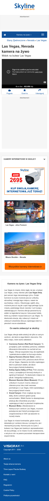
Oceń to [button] (25, 93)
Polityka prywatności (12, 495)
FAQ (5, 479)
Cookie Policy (9, 490)
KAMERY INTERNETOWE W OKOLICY (20, 159)
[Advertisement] (24, 23)
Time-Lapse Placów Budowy (15, 469)
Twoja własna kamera (12, 464)
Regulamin (8, 485)
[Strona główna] (5, 35)
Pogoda (9, 93)
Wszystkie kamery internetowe (24, 266)
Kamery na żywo (23, 34)
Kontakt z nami (9, 474)
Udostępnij (40, 93)
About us (7, 458)
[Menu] (42, 35)
